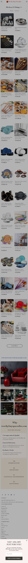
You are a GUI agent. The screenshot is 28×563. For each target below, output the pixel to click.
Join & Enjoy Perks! (14, 558)
